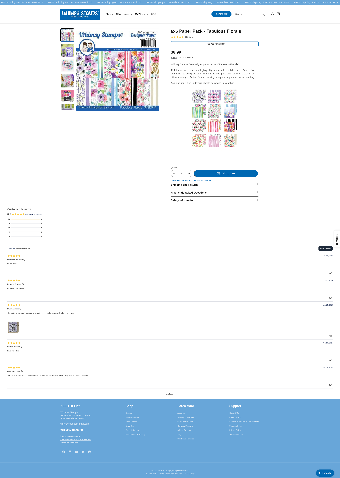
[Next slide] (155, 78)
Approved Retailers (69, 443)
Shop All (129, 413)
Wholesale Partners (185, 439)
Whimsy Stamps (164, 470)
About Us (181, 413)
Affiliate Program (184, 430)
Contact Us (234, 413)
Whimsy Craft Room (185, 417)
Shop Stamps (131, 422)
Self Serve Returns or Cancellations (244, 422)
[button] (109, 14)
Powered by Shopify (153, 474)
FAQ (179, 434)
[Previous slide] (80, 78)
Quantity (174, 168)
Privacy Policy (235, 430)
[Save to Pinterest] (155, 32)
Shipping (174, 57)
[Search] (263, 14)
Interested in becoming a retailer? (75, 439)
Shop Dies (130, 426)
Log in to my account (70, 436)
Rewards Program (185, 426)
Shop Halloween (132, 430)
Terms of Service (236, 434)
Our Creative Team (185, 422)
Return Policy (235, 417)
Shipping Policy (235, 426)
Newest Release (132, 417)
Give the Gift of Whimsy (135, 434)
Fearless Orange (188, 474)
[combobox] (250, 14)
